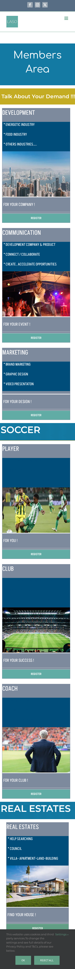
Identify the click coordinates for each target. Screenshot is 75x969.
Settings (61, 934)
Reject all (47, 960)
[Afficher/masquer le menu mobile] (66, 18)
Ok (23, 960)
